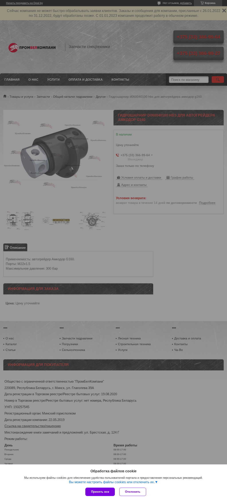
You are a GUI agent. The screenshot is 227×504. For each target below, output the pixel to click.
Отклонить (132, 491)
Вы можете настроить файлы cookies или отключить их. (112, 482)
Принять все (100, 491)
